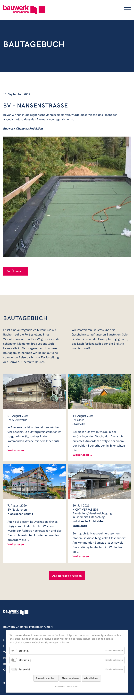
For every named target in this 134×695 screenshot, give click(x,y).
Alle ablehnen (91, 678)
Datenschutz (73, 686)
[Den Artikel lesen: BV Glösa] (99, 391)
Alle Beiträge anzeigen (67, 576)
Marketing (25, 660)
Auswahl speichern (46, 678)
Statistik (24, 650)
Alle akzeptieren (70, 678)
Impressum (60, 686)
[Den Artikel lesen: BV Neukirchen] (34, 481)
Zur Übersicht (15, 271)
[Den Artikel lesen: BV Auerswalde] (34, 391)
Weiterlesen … (17, 450)
